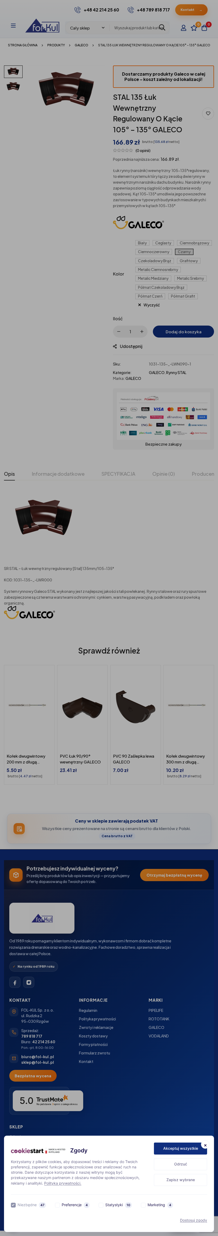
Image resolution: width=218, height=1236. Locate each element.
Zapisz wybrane (180, 1179)
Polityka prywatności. (62, 1183)
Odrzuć (180, 1164)
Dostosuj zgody (193, 1220)
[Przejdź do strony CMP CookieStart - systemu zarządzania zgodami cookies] (38, 1150)
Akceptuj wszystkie (180, 1148)
